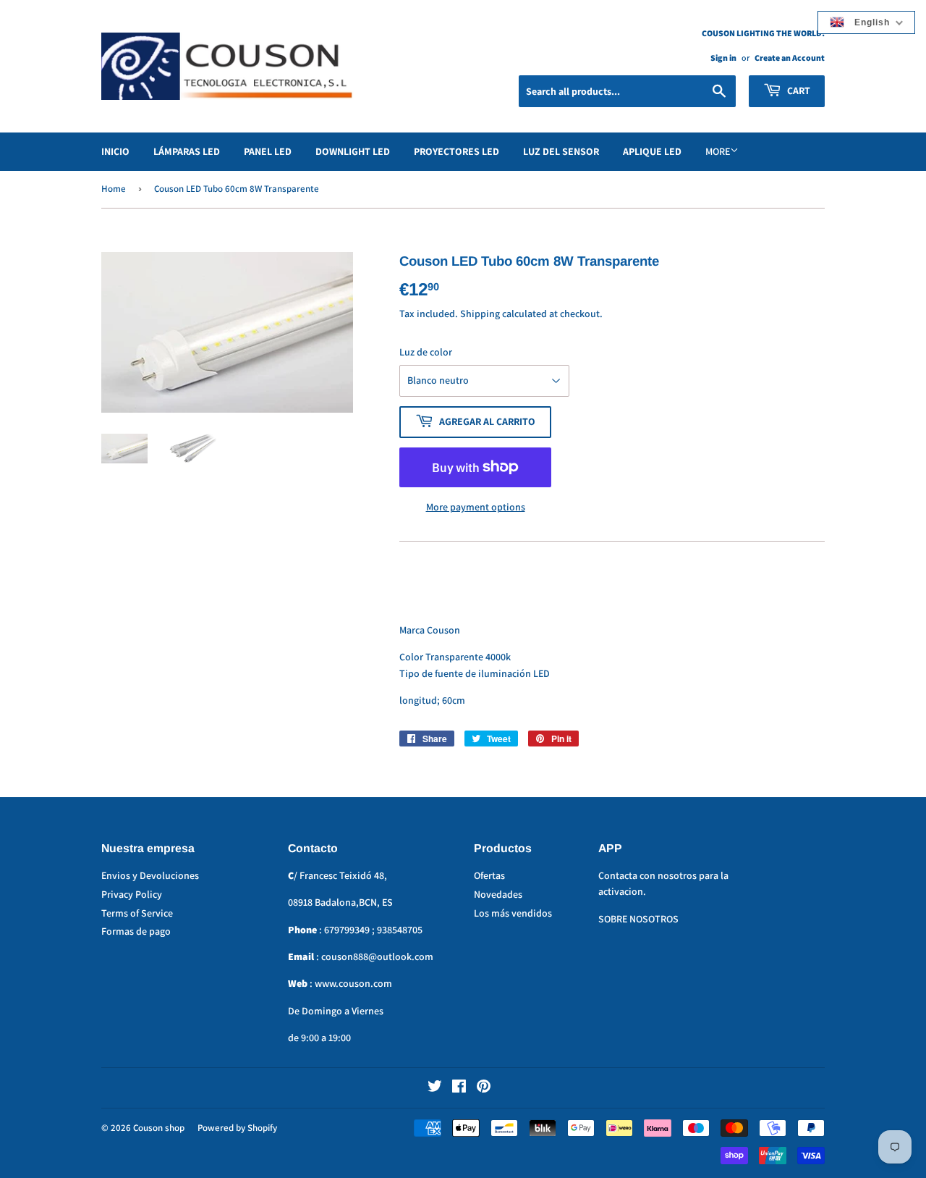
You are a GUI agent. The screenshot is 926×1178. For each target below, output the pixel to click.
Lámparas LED (186, 151)
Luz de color (425, 351)
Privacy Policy (131, 894)
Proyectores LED (456, 151)
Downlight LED (352, 151)
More (717, 151)
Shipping (480, 313)
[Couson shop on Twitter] (435, 1088)
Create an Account (790, 57)
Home (113, 188)
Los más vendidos (513, 913)
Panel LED (268, 151)
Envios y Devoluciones (150, 875)
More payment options (475, 506)
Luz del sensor (561, 151)
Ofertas (489, 875)
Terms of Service (137, 913)
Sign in (723, 57)
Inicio (115, 151)
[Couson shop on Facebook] (459, 1088)
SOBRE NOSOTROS (638, 918)
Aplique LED (652, 151)
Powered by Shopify (237, 1128)
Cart (797, 90)
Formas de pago (136, 931)
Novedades (498, 894)
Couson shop (158, 1128)
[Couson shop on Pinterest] (483, 1088)
